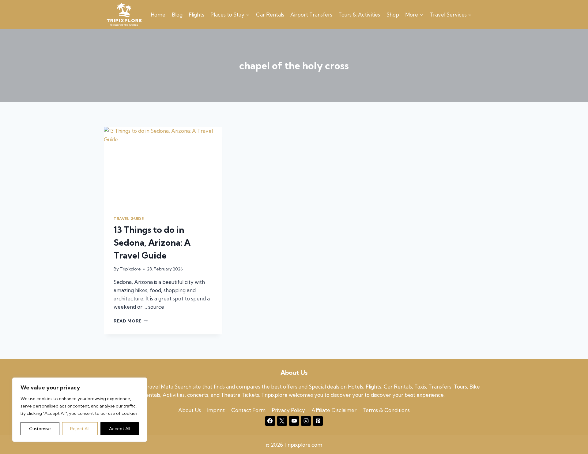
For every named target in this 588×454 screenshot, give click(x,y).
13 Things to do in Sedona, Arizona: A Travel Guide (152, 242)
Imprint (216, 410)
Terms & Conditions (386, 410)
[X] (282, 421)
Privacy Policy (288, 410)
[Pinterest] (318, 421)
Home (158, 14)
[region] (79, 410)
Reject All (79, 428)
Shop (392, 14)
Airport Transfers (311, 14)
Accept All (119, 428)
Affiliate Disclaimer (333, 410)
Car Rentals (270, 14)
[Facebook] (270, 421)
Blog (177, 14)
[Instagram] (306, 421)
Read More (131, 320)
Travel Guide (129, 218)
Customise (40, 428)
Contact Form (248, 410)
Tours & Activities (359, 14)
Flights (196, 14)
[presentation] (163, 166)
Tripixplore (130, 268)
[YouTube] (294, 421)
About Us (189, 410)
